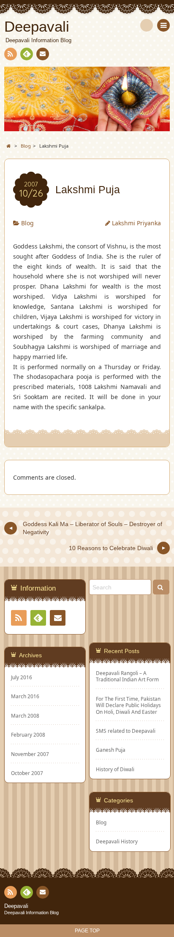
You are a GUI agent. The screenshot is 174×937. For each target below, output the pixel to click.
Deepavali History (117, 841)
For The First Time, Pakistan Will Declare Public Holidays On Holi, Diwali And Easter (128, 705)
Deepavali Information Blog (31, 912)
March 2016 (25, 696)
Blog (27, 223)
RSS (10, 54)
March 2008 (25, 715)
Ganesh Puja (110, 750)
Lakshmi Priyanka (136, 223)
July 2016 (21, 677)
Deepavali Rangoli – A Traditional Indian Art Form (127, 676)
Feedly (26, 54)
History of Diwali (115, 769)
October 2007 (27, 773)
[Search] (146, 25)
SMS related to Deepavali (125, 731)
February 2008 (28, 734)
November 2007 (30, 754)
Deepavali (16, 906)
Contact (42, 54)
